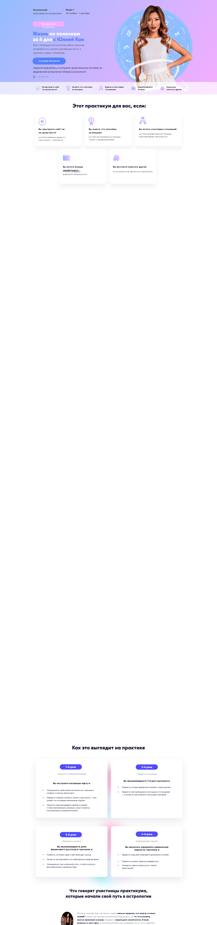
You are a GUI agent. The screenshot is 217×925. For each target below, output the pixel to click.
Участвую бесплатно (49, 61)
